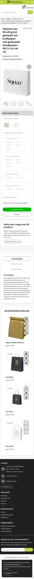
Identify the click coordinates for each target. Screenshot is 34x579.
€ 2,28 (9, 345)
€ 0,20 (9, 415)
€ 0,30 (9, 380)
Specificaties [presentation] (17, 269)
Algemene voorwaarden (8, 526)
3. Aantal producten (10, 197)
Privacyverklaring (6, 531)
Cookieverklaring (6, 528)
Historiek (3, 501)
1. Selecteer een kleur (10, 118)
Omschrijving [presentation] (17, 258)
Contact (3, 512)
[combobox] (14, 12)
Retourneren (5, 517)
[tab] (17, 259)
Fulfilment (4, 495)
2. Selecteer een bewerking (12, 133)
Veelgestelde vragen (7, 515)
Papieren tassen (17, 19)
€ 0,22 (9, 449)
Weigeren (16, 572)
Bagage (8, 19)
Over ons (3, 503)
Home (3, 19)
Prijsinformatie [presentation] (17, 264)
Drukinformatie (5, 498)
